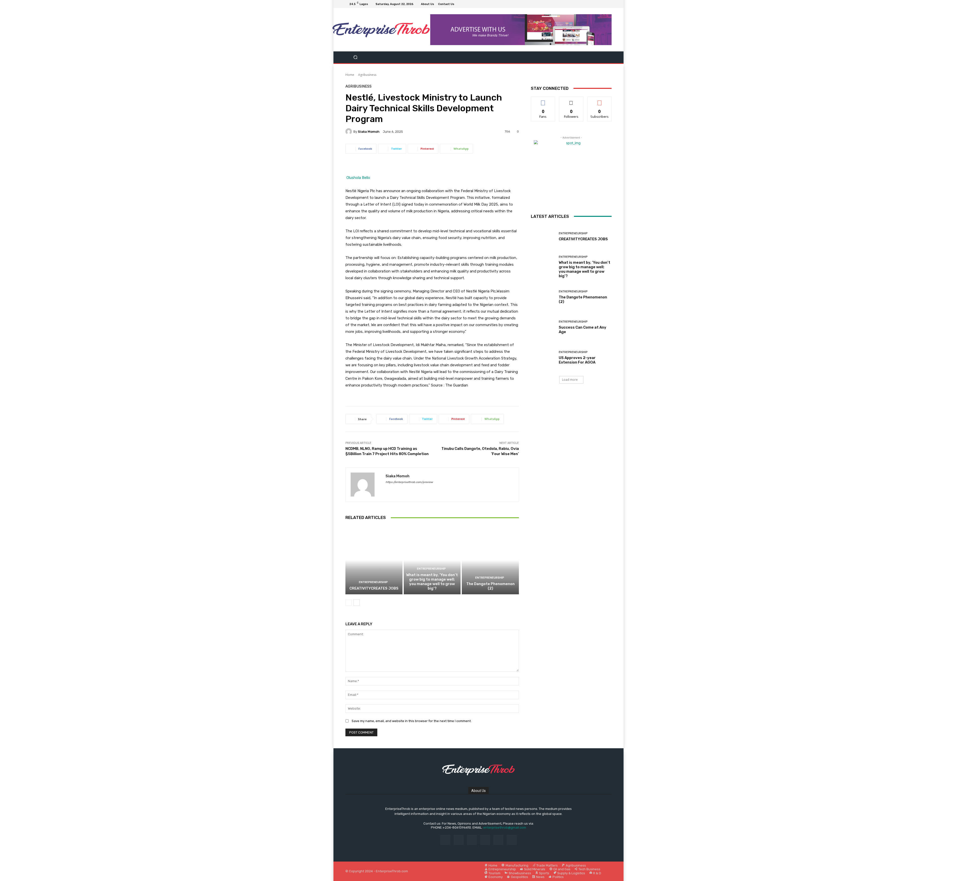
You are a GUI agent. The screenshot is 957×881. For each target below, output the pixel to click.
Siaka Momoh (369, 131)
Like (543, 100)
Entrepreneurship (373, 582)
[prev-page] (348, 602)
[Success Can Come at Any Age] (543, 327)
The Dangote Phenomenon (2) (490, 586)
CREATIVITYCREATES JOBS (374, 588)
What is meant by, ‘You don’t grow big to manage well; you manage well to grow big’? (432, 582)
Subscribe (599, 100)
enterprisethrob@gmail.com (504, 827)
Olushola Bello (358, 177)
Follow (571, 100)
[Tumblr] (498, 840)
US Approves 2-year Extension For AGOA (577, 360)
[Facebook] (585, 4)
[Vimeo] (603, 4)
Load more (570, 380)
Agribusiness (367, 75)
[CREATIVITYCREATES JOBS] (373, 560)
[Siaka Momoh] (349, 131)
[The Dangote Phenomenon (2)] (490, 560)
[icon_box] (459, 4)
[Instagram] (591, 4)
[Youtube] (609, 4)
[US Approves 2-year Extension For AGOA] (543, 357)
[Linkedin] (472, 840)
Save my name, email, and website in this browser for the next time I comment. (412, 721)
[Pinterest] (485, 840)
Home (349, 75)
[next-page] (356, 602)
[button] (355, 57)
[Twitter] (597, 4)
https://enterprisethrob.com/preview (409, 482)
